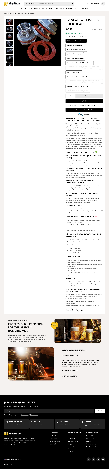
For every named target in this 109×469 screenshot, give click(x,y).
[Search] (72, 4)
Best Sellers (12, 13)
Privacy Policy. (34, 415)
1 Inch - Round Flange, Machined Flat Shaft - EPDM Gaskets (84, 82)
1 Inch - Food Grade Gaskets (75, 58)
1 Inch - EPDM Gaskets (74, 72)
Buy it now (84, 101)
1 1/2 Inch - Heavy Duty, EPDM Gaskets (78, 86)
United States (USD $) (13, 459)
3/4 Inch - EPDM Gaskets (74, 54)
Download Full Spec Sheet (84, 110)
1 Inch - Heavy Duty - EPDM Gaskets (78, 76)
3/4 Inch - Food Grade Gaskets (76, 49)
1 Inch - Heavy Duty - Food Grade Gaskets (79, 63)
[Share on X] (77, 310)
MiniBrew (11, 464)
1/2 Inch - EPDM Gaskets (74, 45)
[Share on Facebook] (72, 310)
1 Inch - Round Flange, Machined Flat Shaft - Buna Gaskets (84, 68)
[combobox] (49, 4)
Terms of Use (24, 415)
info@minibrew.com (65, 424)
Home (6, 13)
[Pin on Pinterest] (82, 310)
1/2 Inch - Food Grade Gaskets (76, 40)
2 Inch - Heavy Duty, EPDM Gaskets (77, 91)
